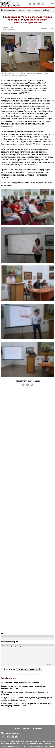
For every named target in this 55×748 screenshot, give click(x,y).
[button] (3, 646)
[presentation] (3, 646)
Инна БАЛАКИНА (47, 29)
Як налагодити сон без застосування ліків (20, 683)
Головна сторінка (8, 10)
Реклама (27, 729)
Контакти (37, 729)
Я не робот (9, 669)
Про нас (16, 729)
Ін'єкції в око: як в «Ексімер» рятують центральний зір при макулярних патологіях (26, 705)
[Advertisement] (27, 513)
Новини (21, 10)
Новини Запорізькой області (38, 10)
